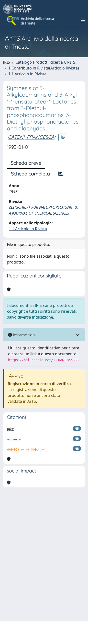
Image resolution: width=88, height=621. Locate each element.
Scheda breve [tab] (26, 163)
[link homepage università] (31, 20)
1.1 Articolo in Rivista (27, 74)
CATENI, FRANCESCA (31, 137)
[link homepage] (19, 9)
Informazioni (23, 334)
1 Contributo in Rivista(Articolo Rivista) (43, 68)
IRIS (6, 62)
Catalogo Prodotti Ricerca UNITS (45, 62)
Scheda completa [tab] (30, 174)
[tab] (60, 174)
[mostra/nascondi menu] (83, 20)
